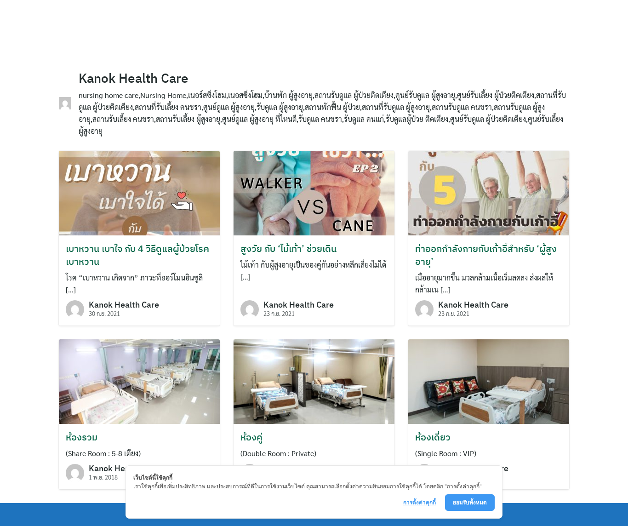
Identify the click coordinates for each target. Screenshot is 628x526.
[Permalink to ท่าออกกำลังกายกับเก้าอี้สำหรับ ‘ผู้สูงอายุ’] (488, 192)
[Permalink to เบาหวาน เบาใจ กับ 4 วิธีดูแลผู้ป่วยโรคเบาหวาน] (139, 192)
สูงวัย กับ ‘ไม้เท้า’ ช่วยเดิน (288, 248)
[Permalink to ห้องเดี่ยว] (488, 380)
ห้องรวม (81, 437)
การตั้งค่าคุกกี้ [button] (419, 502)
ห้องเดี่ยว (433, 437)
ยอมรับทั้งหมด (470, 502)
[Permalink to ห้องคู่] (314, 380)
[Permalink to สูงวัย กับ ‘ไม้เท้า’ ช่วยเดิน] (314, 192)
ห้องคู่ (251, 437)
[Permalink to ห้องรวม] (139, 380)
